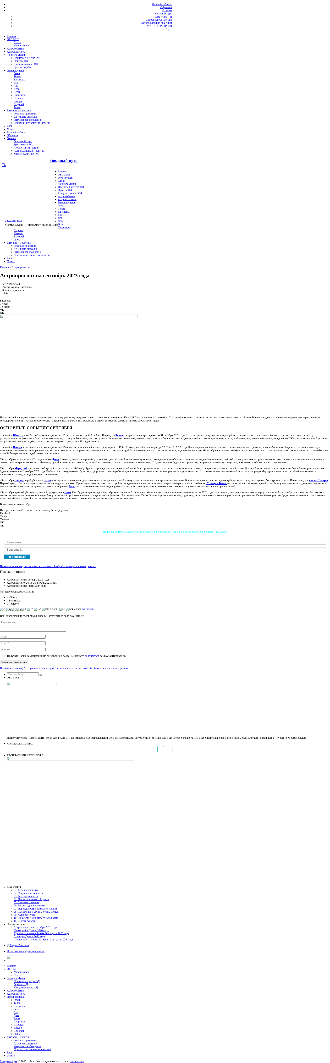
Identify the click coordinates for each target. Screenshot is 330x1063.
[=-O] (37, 609)
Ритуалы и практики (19, 110)
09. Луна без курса (24, 914)
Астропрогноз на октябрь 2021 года (28, 579)
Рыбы (17, 107)
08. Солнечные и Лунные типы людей (36, 911)
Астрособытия (15, 48)
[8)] (8, 609)
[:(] (14, 609)
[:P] (23, 609)
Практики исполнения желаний (32, 122)
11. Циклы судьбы (24, 920)
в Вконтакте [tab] (14, 600)
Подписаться (17, 556)
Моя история (21, 45)
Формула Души (16, 54)
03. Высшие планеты (26, 896)
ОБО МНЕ (13, 39)
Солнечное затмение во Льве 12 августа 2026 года (43, 939)
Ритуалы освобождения (27, 119)
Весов (47, 480)
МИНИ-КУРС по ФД (159, 25)
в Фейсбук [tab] (13, 603)
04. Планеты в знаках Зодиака (31, 899)
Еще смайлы (88, 608)
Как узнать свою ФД (26, 64)
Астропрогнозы (16, 51)
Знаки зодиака (15, 70)
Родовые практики (25, 113)
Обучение (166, 7)
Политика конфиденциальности (26, 951)
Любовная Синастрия (159, 19)
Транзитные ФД (162, 16)
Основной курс (163, 13)
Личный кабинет (162, 4)
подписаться (92, 655)
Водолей (19, 104)
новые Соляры (318, 480)
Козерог (18, 101)
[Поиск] (40, 675)
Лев (16, 85)
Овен (17, 73)
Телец (17, 76)
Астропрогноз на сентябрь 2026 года (35, 927)
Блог (9, 125)
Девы (55, 459)
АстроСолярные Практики (29, 150)
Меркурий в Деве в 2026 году (31, 930)
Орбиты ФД (21, 60)
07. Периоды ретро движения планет (35, 908)
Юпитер (18, 435)
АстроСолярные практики (156, 22)
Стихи (17, 42)
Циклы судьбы (22, 67)
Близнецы (19, 79)
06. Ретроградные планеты (29, 905)
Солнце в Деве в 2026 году (29, 936)
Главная (11, 36)
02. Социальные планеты (28, 893)
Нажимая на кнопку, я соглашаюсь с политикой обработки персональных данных (48, 566)
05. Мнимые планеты (26, 902)
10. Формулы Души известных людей (36, 917)
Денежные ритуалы (25, 116)
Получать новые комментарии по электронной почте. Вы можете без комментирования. (66, 655)
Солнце (19, 480)
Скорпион (20, 95)
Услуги (11, 129)
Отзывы (167, 10)
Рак (16, 82)
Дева (16, 88)
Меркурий (20, 468)
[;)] (18, 609)
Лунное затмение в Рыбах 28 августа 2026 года (41, 933)
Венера (17, 447)
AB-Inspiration (77, 1061)
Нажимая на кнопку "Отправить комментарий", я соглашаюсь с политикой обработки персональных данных (64, 668)
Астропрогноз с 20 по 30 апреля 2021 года (32, 582)
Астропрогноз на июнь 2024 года (26, 585)
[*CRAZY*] (73, 609)
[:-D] (30, 609)
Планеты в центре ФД (27, 57)
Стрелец (19, 98)
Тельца (120, 435)
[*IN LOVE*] (50, 609)
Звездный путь (64, 160)
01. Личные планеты (26, 890)
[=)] (2, 609)
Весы (17, 91)
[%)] (62, 609)
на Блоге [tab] (12, 597)
